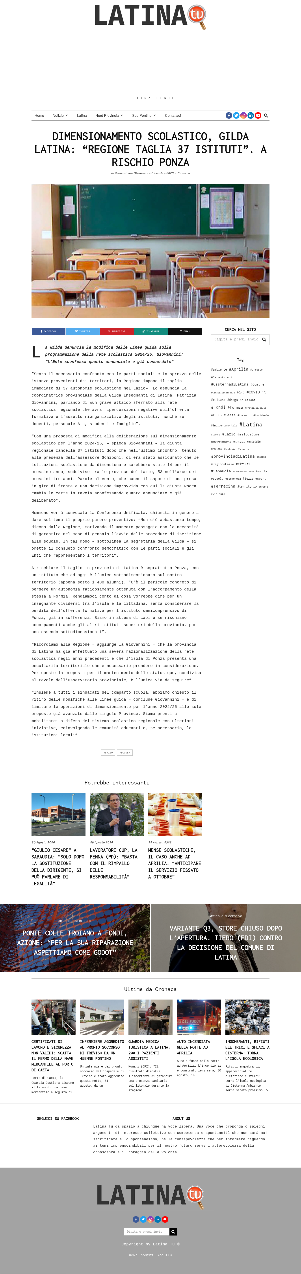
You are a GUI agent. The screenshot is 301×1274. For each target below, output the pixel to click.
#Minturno (239, 442)
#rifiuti (243, 464)
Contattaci (173, 115)
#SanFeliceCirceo (243, 471)
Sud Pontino (142, 115)
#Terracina (223, 486)
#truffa (263, 486)
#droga (232, 400)
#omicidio (254, 441)
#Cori (241, 392)
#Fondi (218, 407)
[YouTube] (258, 115)
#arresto (256, 369)
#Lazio (108, 752)
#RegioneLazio (222, 464)
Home (39, 115)
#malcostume (248, 434)
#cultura (218, 400)
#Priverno (243, 449)
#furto (216, 415)
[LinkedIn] (250, 115)
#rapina (261, 456)
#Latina (250, 424)
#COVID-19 (256, 391)
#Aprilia (238, 368)
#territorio (247, 486)
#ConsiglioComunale (223, 392)
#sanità (261, 471)
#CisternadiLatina (230, 384)
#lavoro (215, 434)
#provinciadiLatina (233, 456)
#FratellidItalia (255, 407)
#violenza (218, 494)
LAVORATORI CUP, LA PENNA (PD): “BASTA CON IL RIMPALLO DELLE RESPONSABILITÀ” (113, 863)
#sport (260, 478)
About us (165, 1255)
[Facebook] (229, 115)
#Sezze (248, 478)
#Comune (257, 384)
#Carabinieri (221, 377)
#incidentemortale (224, 425)
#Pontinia (230, 449)
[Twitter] (236, 115)
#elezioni (248, 400)
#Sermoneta (233, 478)
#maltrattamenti (221, 442)
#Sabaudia (221, 471)
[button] (264, 339)
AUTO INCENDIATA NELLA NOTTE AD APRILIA (193, 1047)
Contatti (147, 1255)
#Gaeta (230, 415)
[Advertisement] (150, 63)
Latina (82, 115)
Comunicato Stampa (130, 173)
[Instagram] (243, 115)
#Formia (235, 407)
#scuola (124, 752)
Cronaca (183, 173)
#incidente (261, 415)
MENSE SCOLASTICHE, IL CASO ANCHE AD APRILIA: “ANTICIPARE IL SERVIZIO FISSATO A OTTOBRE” (174, 863)
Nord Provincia (107, 115)
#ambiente (219, 369)
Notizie (58, 115)
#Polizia (216, 449)
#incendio (244, 415)
